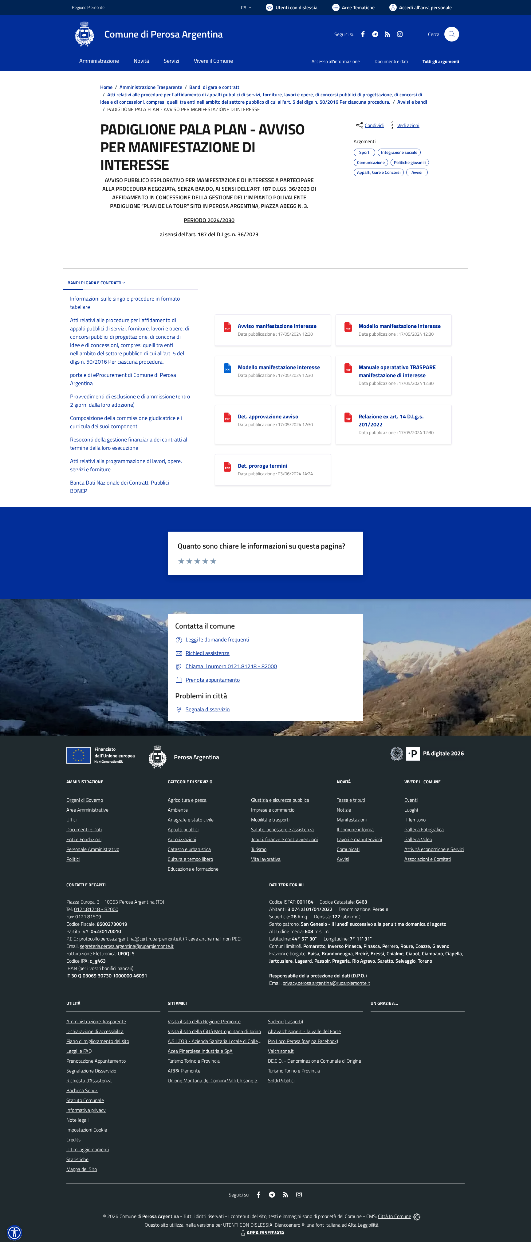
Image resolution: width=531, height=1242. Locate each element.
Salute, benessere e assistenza (282, 829)
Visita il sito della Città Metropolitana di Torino (214, 1031)
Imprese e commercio (272, 809)
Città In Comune (394, 1216)
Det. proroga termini (262, 465)
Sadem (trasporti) (285, 1021)
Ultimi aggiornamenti (87, 1149)
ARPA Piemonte (184, 1070)
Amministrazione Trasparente (151, 87)
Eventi (411, 800)
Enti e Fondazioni (83, 839)
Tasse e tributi (351, 800)
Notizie (344, 809)
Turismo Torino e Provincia (194, 1060)
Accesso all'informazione (336, 61)
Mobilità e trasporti (270, 819)
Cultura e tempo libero (190, 859)
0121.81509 (88, 916)
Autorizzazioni (182, 839)
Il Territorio (415, 819)
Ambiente (178, 809)
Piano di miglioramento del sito (97, 1041)
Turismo (258, 849)
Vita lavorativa (266, 859)
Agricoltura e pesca (187, 800)
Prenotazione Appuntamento (96, 1060)
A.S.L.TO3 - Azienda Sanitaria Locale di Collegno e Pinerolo (227, 1041)
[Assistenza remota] (417, 1216)
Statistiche (77, 1159)
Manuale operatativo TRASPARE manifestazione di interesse (397, 371)
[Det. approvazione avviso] (227, 417)
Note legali (77, 1120)
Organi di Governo (84, 800)
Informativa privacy (86, 1110)
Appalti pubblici (183, 829)
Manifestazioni (352, 819)
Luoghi (411, 809)
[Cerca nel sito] (451, 34)
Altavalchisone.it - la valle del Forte (304, 1031)
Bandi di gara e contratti (215, 87)
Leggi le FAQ (79, 1051)
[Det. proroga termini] (227, 466)
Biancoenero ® (290, 1224)
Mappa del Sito (81, 1169)
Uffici (71, 819)
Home (106, 87)
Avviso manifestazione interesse (277, 326)
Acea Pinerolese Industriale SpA (200, 1051)
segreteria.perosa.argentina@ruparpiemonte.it (127, 946)
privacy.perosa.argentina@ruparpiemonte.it (326, 983)
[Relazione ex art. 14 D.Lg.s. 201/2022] (348, 417)
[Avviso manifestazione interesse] (227, 326)
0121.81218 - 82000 (96, 909)
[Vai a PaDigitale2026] (427, 753)
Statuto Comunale (85, 1100)
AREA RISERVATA (265, 1232)
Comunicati (348, 849)
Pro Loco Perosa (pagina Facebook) (303, 1041)
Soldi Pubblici (281, 1080)
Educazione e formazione (193, 869)
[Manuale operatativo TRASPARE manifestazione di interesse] (348, 367)
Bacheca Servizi (82, 1090)
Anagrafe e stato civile (191, 819)
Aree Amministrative (87, 809)
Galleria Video (418, 839)
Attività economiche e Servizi (434, 849)
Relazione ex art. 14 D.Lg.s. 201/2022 (391, 420)
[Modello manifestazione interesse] (348, 326)
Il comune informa (355, 829)
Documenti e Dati (84, 829)
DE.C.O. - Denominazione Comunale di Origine (314, 1060)
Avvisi (343, 859)
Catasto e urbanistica (189, 849)
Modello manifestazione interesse (400, 326)
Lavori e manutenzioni (359, 839)
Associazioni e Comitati (427, 859)
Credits (73, 1139)
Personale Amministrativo (92, 849)
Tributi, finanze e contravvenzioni (284, 839)
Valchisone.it (281, 1051)
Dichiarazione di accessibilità (95, 1031)
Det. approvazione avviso (268, 416)
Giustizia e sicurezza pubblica (280, 800)
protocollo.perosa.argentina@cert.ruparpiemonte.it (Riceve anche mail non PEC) (160, 938)
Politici (73, 859)
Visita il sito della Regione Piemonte (204, 1021)
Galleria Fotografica (424, 829)
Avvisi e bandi (412, 102)
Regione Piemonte (88, 7)
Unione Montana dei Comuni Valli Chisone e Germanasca (226, 1080)
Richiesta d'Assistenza (89, 1080)
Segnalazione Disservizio (91, 1070)
